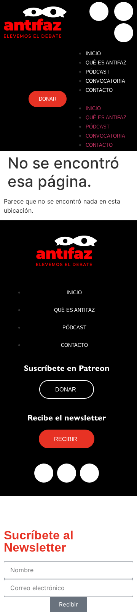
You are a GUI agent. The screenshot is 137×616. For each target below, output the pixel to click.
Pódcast (98, 72)
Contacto (99, 90)
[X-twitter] (123, 11)
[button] (101, 98)
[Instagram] (98, 11)
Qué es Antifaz (106, 63)
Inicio (93, 53)
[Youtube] (123, 32)
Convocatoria (105, 81)
